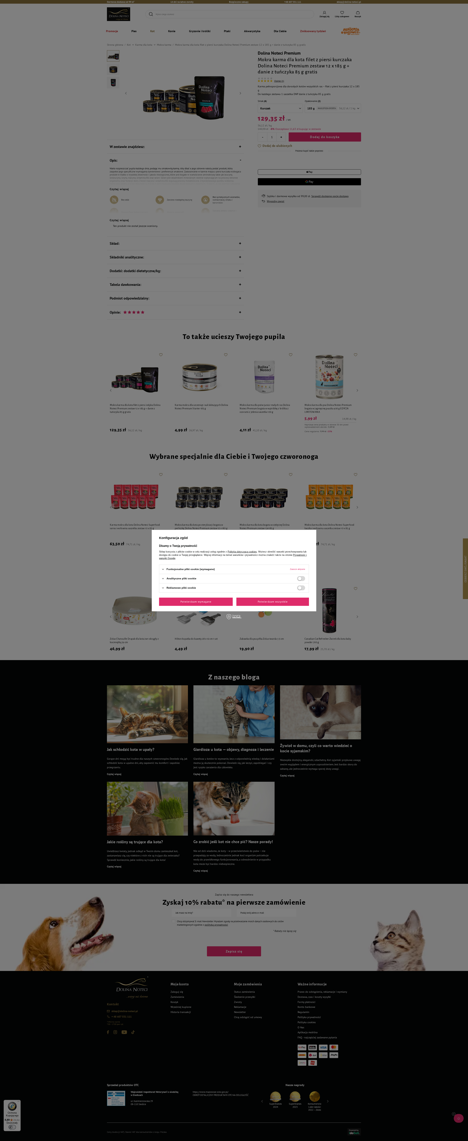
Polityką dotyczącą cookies (242, 551)
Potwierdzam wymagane (195, 601)
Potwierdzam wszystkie (273, 601)
